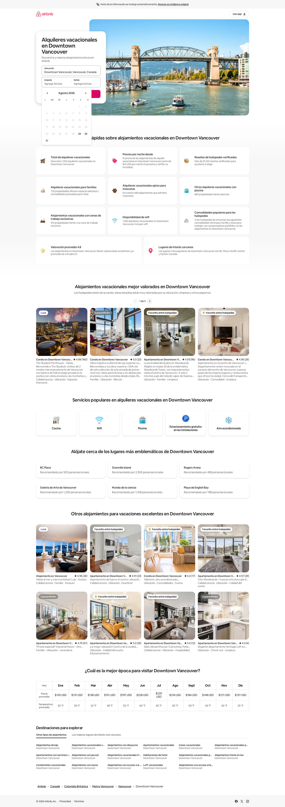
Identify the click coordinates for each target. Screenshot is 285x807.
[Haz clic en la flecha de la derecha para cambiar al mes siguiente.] (86, 93)
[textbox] (56, 84)
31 (47, 140)
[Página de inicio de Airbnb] (44, 14)
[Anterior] (135, 301)
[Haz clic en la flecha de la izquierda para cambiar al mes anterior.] (47, 93)
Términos (79, 801)
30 (86, 133)
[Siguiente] (149, 301)
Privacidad (65, 801)
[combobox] (71, 72)
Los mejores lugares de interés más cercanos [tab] (96, 734)
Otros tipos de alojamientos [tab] (51, 734)
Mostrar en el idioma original (173, 4)
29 (79, 133)
